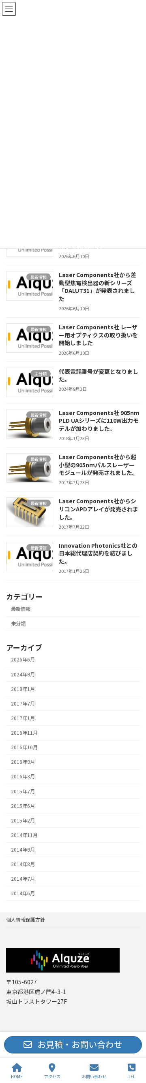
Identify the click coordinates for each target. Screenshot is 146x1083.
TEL (131, 1076)
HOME (17, 1076)
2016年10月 (24, 747)
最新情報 (20, 608)
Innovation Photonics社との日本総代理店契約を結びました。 (98, 553)
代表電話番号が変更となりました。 (98, 375)
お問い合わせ (94, 1076)
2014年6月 (23, 893)
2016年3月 (23, 776)
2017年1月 (23, 718)
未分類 (18, 623)
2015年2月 (23, 820)
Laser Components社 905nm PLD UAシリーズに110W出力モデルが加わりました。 (99, 420)
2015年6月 (23, 806)
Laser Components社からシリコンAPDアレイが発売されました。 (98, 509)
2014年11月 (24, 835)
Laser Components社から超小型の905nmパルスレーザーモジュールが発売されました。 (98, 465)
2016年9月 (23, 761)
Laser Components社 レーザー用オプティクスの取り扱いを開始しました (98, 335)
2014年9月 (23, 849)
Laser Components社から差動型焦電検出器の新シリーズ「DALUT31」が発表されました (97, 287)
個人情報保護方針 (25, 919)
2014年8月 (23, 864)
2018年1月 (23, 689)
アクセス (52, 1076)
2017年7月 (23, 703)
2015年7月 (23, 791)
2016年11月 (24, 732)
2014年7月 (23, 878)
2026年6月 (23, 659)
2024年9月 (23, 674)
